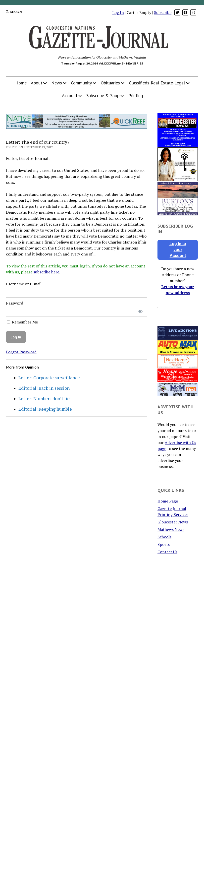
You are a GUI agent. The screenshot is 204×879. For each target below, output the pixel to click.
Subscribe (162, 12)
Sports (163, 544)
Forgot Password (21, 352)
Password (14, 303)
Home (21, 83)
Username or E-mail (24, 284)
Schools (164, 537)
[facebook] (185, 12)
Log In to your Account (177, 250)
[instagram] (193, 12)
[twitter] (177, 12)
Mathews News (170, 529)
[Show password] (140, 311)
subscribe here (46, 272)
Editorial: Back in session (44, 388)
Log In (118, 12)
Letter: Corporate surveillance (49, 377)
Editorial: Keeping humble (45, 409)
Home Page (167, 501)
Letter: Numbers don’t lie (44, 398)
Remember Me (24, 322)
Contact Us (167, 552)
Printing (135, 95)
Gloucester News (172, 522)
